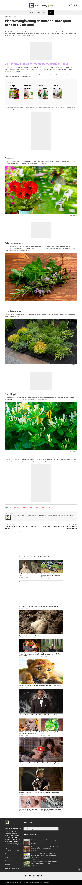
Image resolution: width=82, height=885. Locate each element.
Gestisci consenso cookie (12, 868)
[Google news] (76, 5)
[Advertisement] (41, 51)
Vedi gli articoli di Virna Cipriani (20, 518)
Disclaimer (7, 864)
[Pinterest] (69, 5)
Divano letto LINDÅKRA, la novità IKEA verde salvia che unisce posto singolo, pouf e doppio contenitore (43, 855)
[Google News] (42, 876)
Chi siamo (7, 853)
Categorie (26, 826)
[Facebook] (67, 5)
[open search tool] (75, 13)
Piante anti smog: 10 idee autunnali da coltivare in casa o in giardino (31, 507)
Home (6, 16)
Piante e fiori (12, 16)
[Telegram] (74, 5)
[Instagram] (72, 5)
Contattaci (8, 860)
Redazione (8, 857)
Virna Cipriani (8, 29)
